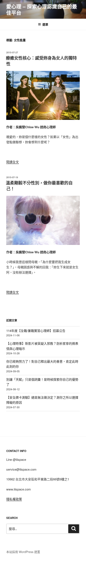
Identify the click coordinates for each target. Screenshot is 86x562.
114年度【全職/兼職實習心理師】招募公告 (35, 330)
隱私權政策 (14, 499)
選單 (45, 24)
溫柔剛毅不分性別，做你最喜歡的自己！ (39, 186)
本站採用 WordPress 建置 (23, 552)
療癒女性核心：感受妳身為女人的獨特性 (41, 61)
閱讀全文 (12, 162)
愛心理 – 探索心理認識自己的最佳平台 (41, 9)
